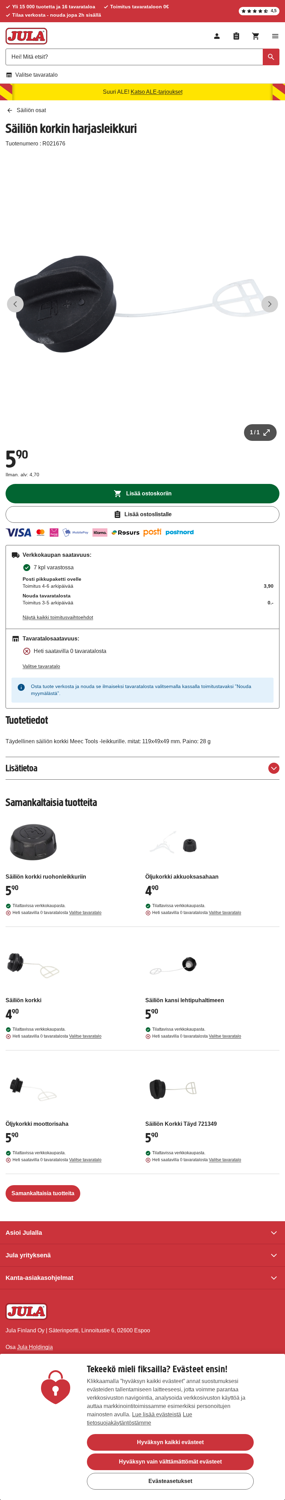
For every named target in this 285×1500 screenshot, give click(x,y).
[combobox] (142, 57)
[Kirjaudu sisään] (217, 36)
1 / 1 (255, 432)
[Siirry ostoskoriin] (255, 36)
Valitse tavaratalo (36, 75)
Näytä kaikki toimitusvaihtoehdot (58, 617)
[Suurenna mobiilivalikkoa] (275, 36)
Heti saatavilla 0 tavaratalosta (57, 912)
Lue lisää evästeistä (156, 1414)
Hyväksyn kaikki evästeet (170, 1442)
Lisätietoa (22, 768)
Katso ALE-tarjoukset (156, 92)
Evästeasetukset (170, 1481)
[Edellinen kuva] (15, 304)
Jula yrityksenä (28, 1255)
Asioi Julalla (24, 1232)
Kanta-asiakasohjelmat (39, 1277)
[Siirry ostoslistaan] (236, 36)
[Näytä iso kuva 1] (142, 304)
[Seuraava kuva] (269, 304)
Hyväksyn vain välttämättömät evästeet (170, 1462)
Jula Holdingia (35, 1347)
